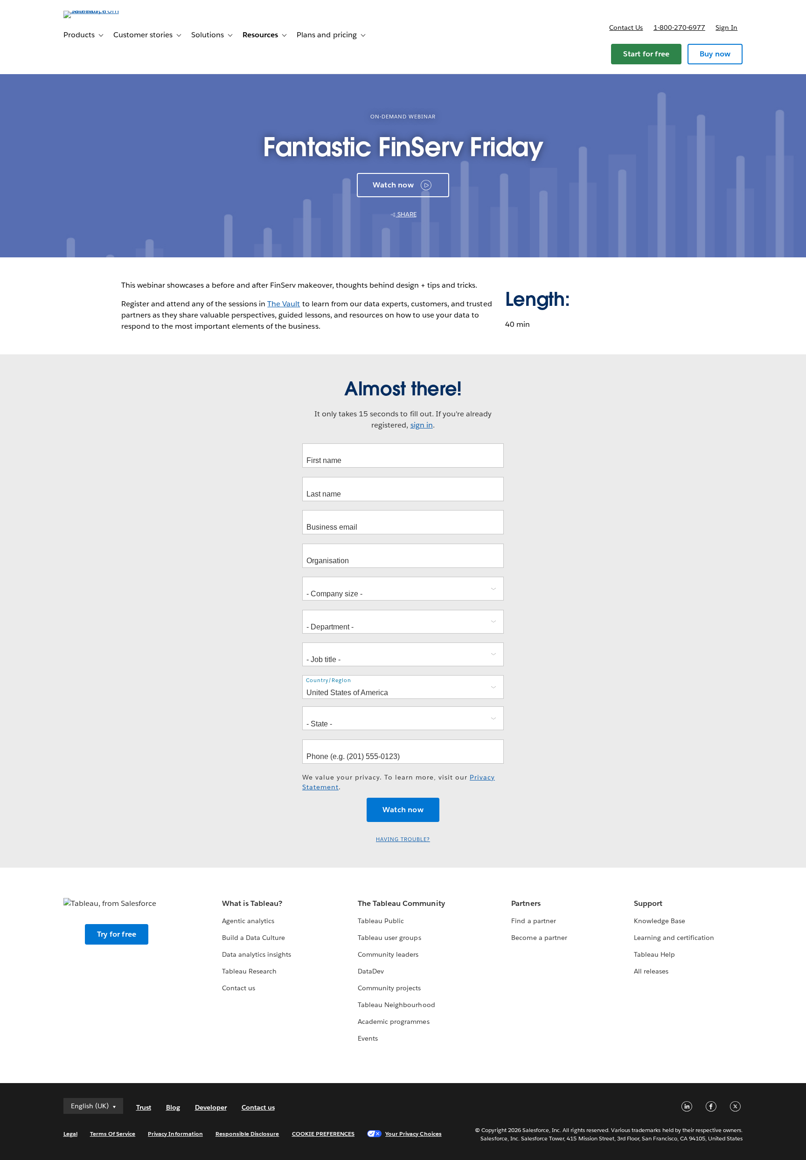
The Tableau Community (401, 903)
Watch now (393, 185)
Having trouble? (403, 839)
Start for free (646, 54)
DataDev (371, 971)
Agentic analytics (248, 921)
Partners (525, 903)
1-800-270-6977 (679, 27)
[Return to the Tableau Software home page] (103, 10)
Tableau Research (249, 971)
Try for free (116, 934)
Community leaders (388, 954)
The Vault (283, 304)
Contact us (626, 27)
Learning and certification (674, 937)
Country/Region (328, 680)
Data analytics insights (256, 954)
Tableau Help (654, 954)
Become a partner (539, 937)
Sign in (726, 27)
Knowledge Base (659, 921)
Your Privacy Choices (413, 1134)
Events (368, 1038)
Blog (173, 1107)
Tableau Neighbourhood (396, 1005)
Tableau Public (381, 921)
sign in (421, 425)
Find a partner (533, 921)
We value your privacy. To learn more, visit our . (398, 782)
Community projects (389, 988)
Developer (211, 1107)
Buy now (715, 54)
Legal (70, 1134)
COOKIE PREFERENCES (323, 1134)
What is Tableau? (252, 903)
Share (406, 214)
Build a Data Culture (253, 937)
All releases (651, 971)
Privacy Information (175, 1134)
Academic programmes (393, 1021)
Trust (143, 1107)
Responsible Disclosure (247, 1134)
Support (648, 903)
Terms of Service (112, 1134)
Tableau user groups (389, 937)
